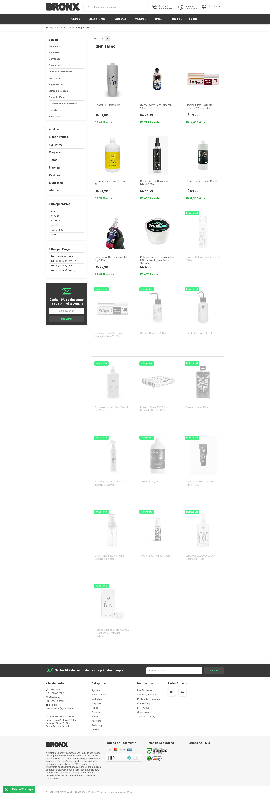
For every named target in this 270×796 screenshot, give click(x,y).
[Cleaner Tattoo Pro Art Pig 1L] (203, 168)
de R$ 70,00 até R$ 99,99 (63, 270)
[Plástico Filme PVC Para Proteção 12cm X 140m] (112, 319)
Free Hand (54, 78)
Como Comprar (145, 703)
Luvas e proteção (58, 90)
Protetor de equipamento (63, 103)
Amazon (56, 211)
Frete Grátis (143, 707)
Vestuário (97, 720)
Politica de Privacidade (148, 699)
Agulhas (96, 690)
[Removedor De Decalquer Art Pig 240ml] (112, 244)
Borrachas (54, 58)
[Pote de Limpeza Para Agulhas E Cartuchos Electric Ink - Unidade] (112, 616)
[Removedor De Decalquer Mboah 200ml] (158, 168)
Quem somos (144, 712)
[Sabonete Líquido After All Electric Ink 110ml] (203, 542)
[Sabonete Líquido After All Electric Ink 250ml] (112, 467)
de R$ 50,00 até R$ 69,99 (63, 266)
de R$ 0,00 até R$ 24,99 (62, 256)
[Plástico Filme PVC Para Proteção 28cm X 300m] (158, 393)
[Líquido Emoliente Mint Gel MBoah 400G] (203, 467)
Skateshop (97, 725)
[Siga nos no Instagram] (172, 692)
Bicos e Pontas (99, 694)
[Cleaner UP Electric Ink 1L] (112, 92)
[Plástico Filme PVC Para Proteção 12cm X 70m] (203, 92)
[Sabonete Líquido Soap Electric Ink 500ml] (112, 393)
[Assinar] (66, 319)
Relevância (98, 38)
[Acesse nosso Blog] (182, 692)
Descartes (54, 65)
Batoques (54, 52)
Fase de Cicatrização (60, 71)
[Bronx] (63, 7)
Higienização (56, 84)
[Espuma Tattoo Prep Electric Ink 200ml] (203, 243)
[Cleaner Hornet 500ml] (203, 393)
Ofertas (95, 729)
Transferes (55, 110)
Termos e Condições (148, 716)
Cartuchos (97, 699)
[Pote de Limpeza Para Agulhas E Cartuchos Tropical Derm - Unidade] (158, 244)
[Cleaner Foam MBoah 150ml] (158, 542)
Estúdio (70, 27)
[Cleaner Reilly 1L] (158, 467)
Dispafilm (56, 225)
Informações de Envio (148, 694)
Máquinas (96, 703)
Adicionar (120, 113)
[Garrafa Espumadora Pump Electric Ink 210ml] (112, 542)
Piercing (96, 712)
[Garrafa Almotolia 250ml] (158, 319)
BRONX (55, 221)
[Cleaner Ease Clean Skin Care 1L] (112, 168)
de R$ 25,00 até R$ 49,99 (63, 261)
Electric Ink (57, 230)
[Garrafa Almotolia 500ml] (203, 319)
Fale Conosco (144, 690)
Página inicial (56, 27)
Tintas (95, 707)
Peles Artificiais (57, 97)
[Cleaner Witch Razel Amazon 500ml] (158, 92)
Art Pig (55, 216)
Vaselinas (54, 116)
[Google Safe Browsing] (154, 758)
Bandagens (55, 46)
